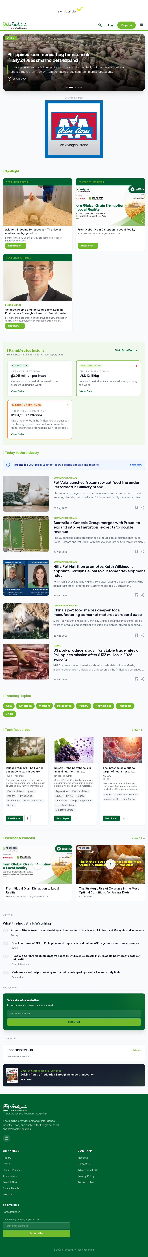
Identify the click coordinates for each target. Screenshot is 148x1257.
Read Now (26, 1079)
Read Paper (14, 818)
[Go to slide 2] (71, 87)
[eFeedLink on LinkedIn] (6, 1138)
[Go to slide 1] (67, 87)
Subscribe (36, 1233)
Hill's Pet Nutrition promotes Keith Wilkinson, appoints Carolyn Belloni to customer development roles (99, 571)
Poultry (83, 705)
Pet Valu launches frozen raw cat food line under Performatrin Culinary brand (96, 484)
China (9, 713)
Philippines (64, 705)
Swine (6, 1163)
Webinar (8, 1194)
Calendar (137, 1050)
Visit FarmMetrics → (128, 350)
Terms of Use (86, 1182)
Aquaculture (10, 1176)
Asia (9, 705)
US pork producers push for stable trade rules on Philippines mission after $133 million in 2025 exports (97, 654)
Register (126, 25)
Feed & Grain (10, 1182)
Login (111, 25)
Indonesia (125, 705)
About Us (83, 1157)
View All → (138, 729)
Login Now (136, 464)
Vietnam (44, 705)
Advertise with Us (88, 1170)
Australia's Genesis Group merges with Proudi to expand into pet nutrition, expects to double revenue (96, 527)
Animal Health (11, 1188)
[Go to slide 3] (75, 87)
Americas (25, 705)
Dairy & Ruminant (13, 1170)
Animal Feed (103, 705)
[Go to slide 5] (81, 87)
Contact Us (84, 1163)
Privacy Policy (86, 1176)
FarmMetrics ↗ (11, 1211)
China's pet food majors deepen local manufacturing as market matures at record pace (97, 612)
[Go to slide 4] (78, 87)
